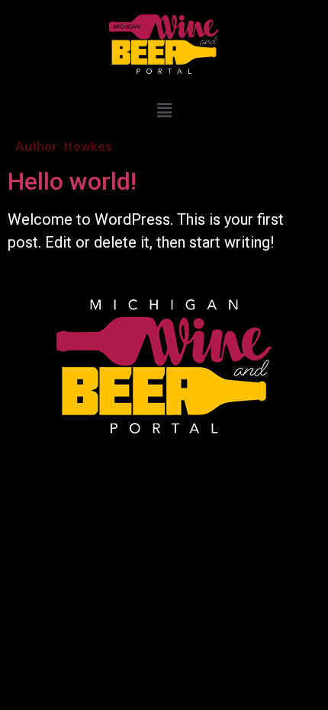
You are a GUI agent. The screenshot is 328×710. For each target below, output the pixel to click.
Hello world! (72, 181)
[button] (164, 110)
